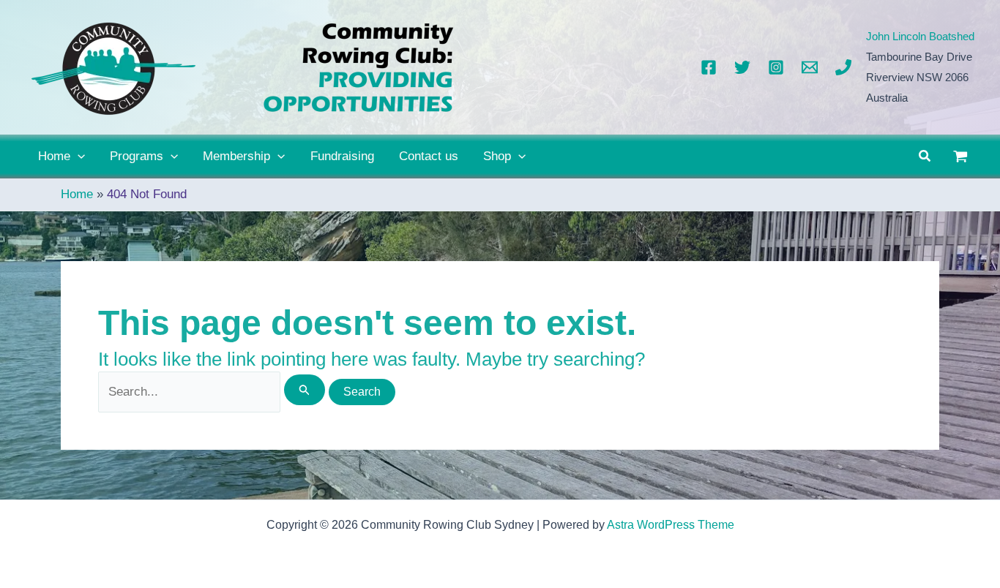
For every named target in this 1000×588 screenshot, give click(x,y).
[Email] (810, 67)
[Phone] (843, 67)
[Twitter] (742, 67)
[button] (77, 156)
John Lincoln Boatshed (920, 36)
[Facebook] (709, 67)
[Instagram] (776, 67)
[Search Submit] (304, 389)
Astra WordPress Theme (670, 525)
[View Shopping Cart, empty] (960, 156)
